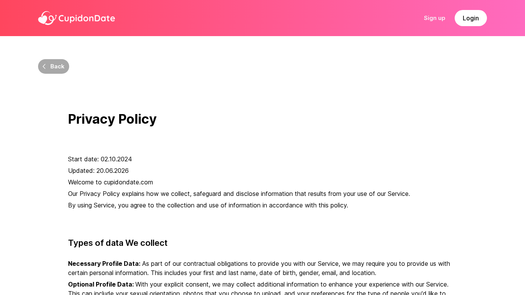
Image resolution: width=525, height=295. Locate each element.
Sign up (434, 18)
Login (471, 18)
